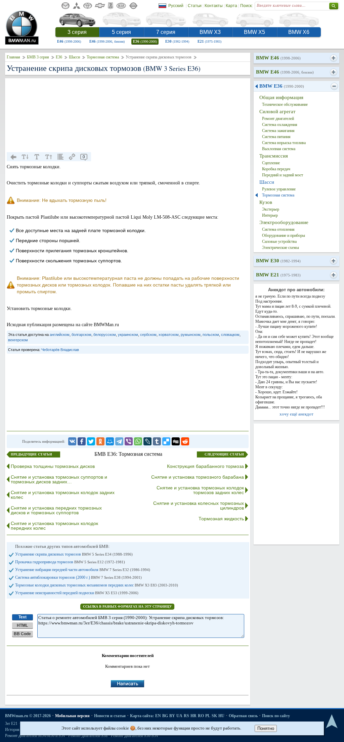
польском (211, 335)
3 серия (77, 32)
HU (221, 715)
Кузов (265, 202)
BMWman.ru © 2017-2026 (28, 715)
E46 (69, 41)
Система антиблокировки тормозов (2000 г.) (78, 577)
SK (214, 715)
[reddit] (185, 441)
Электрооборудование (283, 222)
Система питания (276, 136)
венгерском (18, 340)
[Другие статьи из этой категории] (60, 157)
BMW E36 (281, 86)
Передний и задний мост (282, 175)
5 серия (121, 32)
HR (193, 715)
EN (158, 715)
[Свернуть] (334, 86)
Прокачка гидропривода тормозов (70, 562)
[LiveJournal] (147, 441)
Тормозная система (103, 57)
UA (179, 715)
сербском (148, 335)
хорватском (169, 335)
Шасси (74, 57)
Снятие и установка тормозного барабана (197, 477)
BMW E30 (278, 260)
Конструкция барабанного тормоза (205, 466)
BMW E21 (278, 274)
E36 (145, 41)
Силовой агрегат (277, 111)
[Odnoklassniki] (100, 441)
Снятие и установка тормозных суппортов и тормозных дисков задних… (59, 479)
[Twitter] (91, 441)
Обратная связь (243, 715)
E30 (177, 41)
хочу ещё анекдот (296, 414)
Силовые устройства (279, 241)
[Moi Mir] (110, 441)
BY (172, 715)
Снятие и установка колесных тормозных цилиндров (198, 505)
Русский (175, 5)
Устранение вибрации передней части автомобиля (82, 569)
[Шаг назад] (13, 157)
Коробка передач (276, 169)
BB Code (22, 633)
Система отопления (278, 229)
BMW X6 (298, 32)
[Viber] (129, 441)
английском (60, 335)
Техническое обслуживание (285, 104)
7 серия (165, 32)
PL (207, 715)
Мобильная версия (72, 715)
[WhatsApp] (138, 441)
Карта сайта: (142, 715)
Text (22, 617)
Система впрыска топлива (284, 142)
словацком (230, 335)
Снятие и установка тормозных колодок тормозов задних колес (200, 490)
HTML (22, 625)
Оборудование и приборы (283, 235)
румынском (191, 335)
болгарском (81, 335)
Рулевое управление (279, 189)
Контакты (214, 5)
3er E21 (11, 723)
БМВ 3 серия (38, 57)
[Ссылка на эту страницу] (72, 157)
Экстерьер (270, 209)
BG (165, 715)
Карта (231, 5)
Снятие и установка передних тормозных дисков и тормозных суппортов (56, 510)
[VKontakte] (72, 441)
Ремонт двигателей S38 (88, 735)
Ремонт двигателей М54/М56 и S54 (35, 735)
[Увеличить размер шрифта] (49, 157)
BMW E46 (278, 57)
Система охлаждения (279, 124)
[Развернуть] (333, 58)
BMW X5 (254, 32)
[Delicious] (166, 441)
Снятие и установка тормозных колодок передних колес (54, 525)
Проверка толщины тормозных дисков (53, 466)
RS (186, 715)
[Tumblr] (157, 441)
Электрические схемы (280, 247)
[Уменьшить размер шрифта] (25, 157)
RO (201, 715)
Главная (13, 57)
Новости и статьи (110, 715)
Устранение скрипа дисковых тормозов (74, 554)
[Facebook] (82, 441)
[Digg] (176, 441)
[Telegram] (119, 441)
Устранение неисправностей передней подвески (76, 593)
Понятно (265, 728)
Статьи (195, 5)
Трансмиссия (273, 156)
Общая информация (281, 97)
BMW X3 (210, 32)
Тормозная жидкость (221, 518)
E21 (209, 41)
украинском (128, 335)
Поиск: (246, 5)
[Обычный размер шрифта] (37, 157)
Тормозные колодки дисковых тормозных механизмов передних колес (96, 585)
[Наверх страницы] (331, 721)
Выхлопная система (278, 148)
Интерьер (270, 215)
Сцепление (271, 163)
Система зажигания (278, 130)
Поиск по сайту (276, 715)
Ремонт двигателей (278, 118)
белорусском (104, 335)
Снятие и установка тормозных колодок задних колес (63, 494)
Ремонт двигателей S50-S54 (134, 735)
